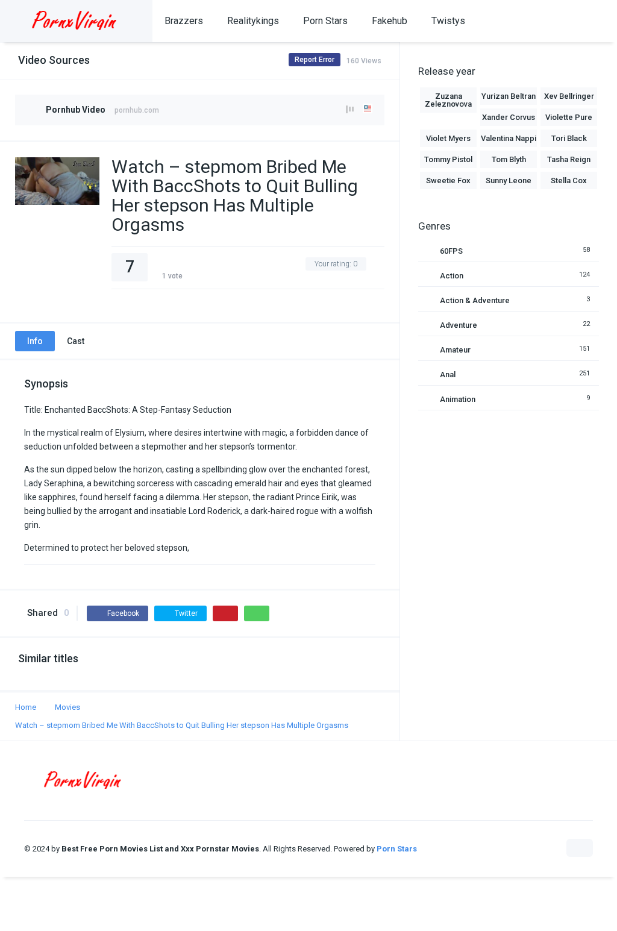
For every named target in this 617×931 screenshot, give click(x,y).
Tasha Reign (568, 159)
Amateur (455, 349)
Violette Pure (568, 117)
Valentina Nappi (508, 138)
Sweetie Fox (448, 180)
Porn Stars (325, 21)
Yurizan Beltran (508, 96)
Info (35, 341)
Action (451, 275)
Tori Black (569, 138)
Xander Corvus (508, 117)
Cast (75, 341)
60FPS (451, 250)
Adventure (458, 325)
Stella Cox (569, 180)
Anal (448, 374)
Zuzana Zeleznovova (448, 100)
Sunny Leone (508, 180)
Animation (457, 399)
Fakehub (389, 21)
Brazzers (183, 21)
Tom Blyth (509, 159)
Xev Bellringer (569, 96)
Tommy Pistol (448, 159)
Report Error (314, 59)
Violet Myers (448, 138)
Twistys (448, 21)
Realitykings (253, 21)
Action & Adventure (475, 300)
